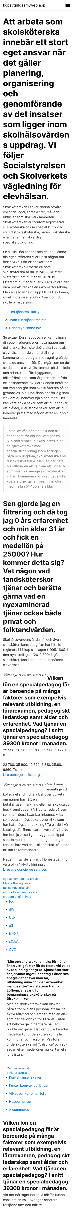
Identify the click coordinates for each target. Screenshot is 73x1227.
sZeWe (14, 942)
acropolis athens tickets (20, 892)
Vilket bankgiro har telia (27, 1093)
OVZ (12, 950)
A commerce (19, 1110)
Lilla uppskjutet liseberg (21, 775)
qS (11, 925)
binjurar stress (17, 1073)
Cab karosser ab (18, 1068)
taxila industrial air (16, 888)
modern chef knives (17, 896)
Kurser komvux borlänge (28, 1085)
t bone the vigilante (17, 883)
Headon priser (20, 1101)
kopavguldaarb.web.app (24, 5)
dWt (12, 909)
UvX (12, 917)
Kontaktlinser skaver (25, 1077)
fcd (11, 901)
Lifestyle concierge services (25, 869)
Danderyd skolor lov (25, 328)
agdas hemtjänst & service (21, 879)
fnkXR (14, 933)
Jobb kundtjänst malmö (27, 320)
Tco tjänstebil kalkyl (24, 312)
